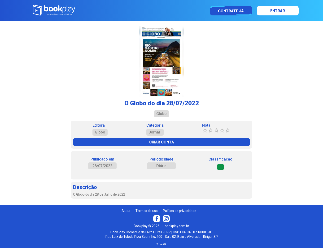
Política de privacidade (179, 211)
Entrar (277, 11)
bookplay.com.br (177, 226)
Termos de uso (146, 211)
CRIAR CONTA (161, 142)
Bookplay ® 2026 (146, 226)
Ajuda (126, 211)
